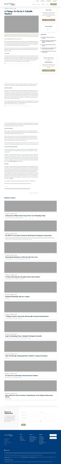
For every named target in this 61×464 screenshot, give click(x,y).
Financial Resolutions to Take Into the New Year (21, 257)
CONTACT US (53, 4)
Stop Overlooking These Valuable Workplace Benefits (23, 336)
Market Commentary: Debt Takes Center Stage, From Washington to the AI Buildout (49, 41)
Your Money (41, 436)
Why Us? (21, 436)
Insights (43, 4)
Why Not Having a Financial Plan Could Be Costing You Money (26, 356)
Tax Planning (31, 441)
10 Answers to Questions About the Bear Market (21, 376)
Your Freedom (41, 441)
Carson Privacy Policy (6, 459)
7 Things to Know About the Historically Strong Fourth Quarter (27, 316)
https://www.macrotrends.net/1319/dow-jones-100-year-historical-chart (17, 188)
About (38, 4)
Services (34, 4)
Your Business (41, 437)
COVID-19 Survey (22, 440)
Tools (47, 4)
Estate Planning (32, 440)
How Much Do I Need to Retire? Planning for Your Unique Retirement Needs (29, 396)
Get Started (48, 70)
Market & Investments (42, 442)
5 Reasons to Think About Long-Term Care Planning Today (25, 216)
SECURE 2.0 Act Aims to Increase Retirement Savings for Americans (28, 235)
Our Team (21, 437)
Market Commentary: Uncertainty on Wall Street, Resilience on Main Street (49, 48)
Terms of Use (11, 459)
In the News (41, 443)
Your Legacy (41, 440)
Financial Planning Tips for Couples (17, 297)
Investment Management (33, 437)
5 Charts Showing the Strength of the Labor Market (22, 277)
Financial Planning (32, 436)
